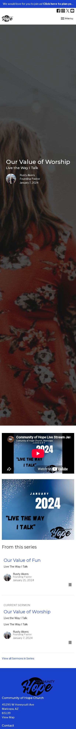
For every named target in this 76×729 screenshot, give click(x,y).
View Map (8, 717)
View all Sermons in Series (18, 658)
